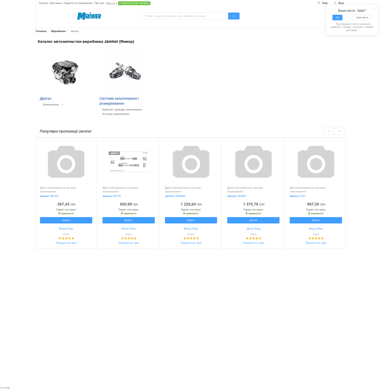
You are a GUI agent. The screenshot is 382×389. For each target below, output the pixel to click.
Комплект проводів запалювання (122, 109)
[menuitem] (323, 3)
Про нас (100, 3)
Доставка (56, 3)
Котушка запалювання (115, 114)
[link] (41, 31)
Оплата (44, 3)
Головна (41, 31)
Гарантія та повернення (78, 3)
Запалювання (51, 104)
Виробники (58, 31)
